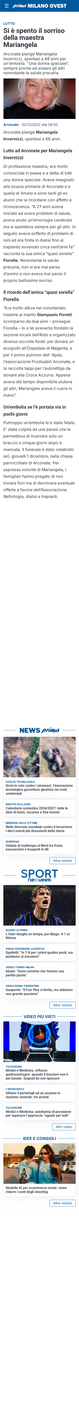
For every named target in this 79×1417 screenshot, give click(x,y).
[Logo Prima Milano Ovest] (39, 6)
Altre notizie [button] (62, 860)
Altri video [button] (64, 1127)
